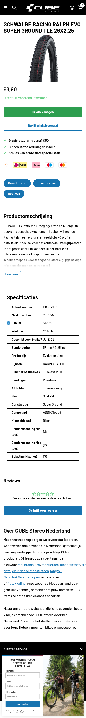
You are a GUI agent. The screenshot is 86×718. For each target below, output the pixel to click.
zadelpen (33, 577)
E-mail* (9, 681)
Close (43, 649)
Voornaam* (10, 671)
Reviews (14, 194)
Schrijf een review (43, 510)
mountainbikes (29, 565)
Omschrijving (17, 183)
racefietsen (50, 565)
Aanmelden (22, 704)
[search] (14, 8)
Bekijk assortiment (6, 8)
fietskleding (16, 583)
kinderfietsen (70, 565)
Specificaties (47, 183)
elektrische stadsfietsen (30, 571)
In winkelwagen (43, 112)
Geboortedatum (12, 692)
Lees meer (12, 274)
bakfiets (18, 577)
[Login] (71, 7)
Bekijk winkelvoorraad (43, 125)
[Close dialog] (81, 658)
